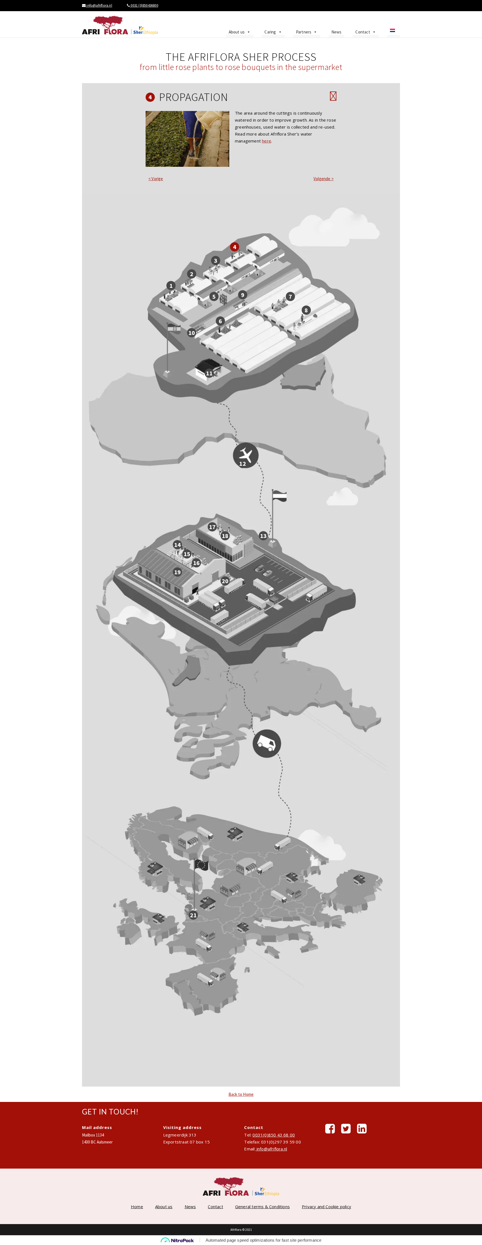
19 (177, 572)
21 (193, 915)
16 (196, 563)
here (266, 141)
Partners (304, 32)
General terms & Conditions (262, 1206)
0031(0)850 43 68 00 (273, 1135)
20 (225, 581)
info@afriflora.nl (99, 5)
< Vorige (155, 178)
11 (209, 373)
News (336, 32)
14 (177, 545)
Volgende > (324, 178)
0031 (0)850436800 (144, 5)
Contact (362, 32)
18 (225, 536)
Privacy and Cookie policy (326, 1206)
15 (187, 554)
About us (237, 32)
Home (137, 1206)
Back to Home (241, 1094)
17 (212, 526)
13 (263, 536)
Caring (270, 32)
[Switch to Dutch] (393, 32)
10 (191, 332)
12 (242, 463)
